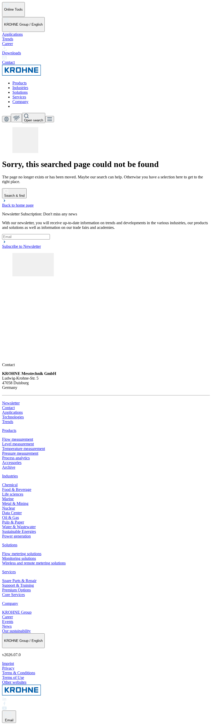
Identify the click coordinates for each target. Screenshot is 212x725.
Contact (8, 407)
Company (20, 101)
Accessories (11, 462)
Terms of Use (13, 677)
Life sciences (12, 494)
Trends (7, 39)
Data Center (12, 513)
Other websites (14, 682)
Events (7, 621)
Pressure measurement (20, 453)
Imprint (8, 663)
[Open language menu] (6, 119)
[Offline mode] (16, 118)
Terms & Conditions (18, 673)
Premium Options (16, 590)
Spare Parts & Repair (19, 580)
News (7, 626)
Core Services (13, 594)
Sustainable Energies (19, 531)
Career (7, 43)
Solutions (20, 92)
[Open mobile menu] (49, 119)
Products (19, 83)
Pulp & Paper (13, 522)
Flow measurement (17, 439)
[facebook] (106, 703)
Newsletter (11, 403)
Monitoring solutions (19, 558)
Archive (8, 467)
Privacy (8, 668)
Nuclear (8, 508)
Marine (8, 499)
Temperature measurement (23, 448)
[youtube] (106, 708)
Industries (20, 87)
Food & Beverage (16, 489)
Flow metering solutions (21, 554)
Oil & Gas (10, 517)
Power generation (16, 536)
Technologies (13, 417)
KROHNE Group (17, 612)
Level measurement (18, 444)
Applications (12, 34)
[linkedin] (106, 699)
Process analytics (16, 458)
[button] (106, 202)
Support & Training (18, 585)
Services (19, 97)
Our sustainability (16, 631)
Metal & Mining (15, 503)
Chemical (10, 485)
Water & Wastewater (19, 527)
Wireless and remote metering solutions (34, 563)
